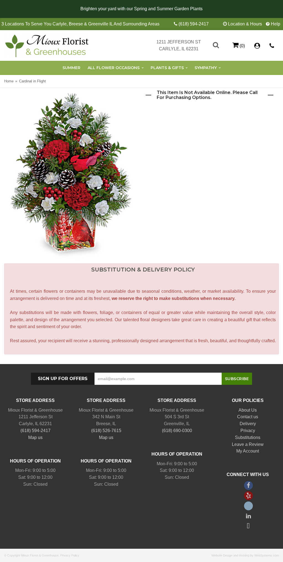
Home (9, 81)
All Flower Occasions (114, 67)
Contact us (247, 416)
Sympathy (206, 67)
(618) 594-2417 (194, 24)
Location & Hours (245, 24)
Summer (71, 67)
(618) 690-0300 (177, 430)
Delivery (248, 423)
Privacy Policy (69, 555)
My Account (247, 451)
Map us (35, 437)
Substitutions (247, 437)
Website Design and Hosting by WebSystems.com (245, 555)
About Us (248, 410)
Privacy (247, 430)
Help (275, 24)
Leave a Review (248, 444)
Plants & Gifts (167, 67)
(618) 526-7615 (106, 430)
